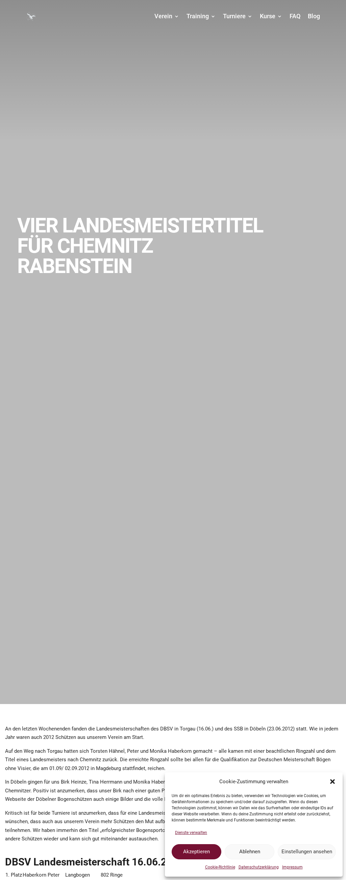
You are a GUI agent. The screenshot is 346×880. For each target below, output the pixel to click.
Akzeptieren (196, 852)
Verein (163, 16)
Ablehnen (249, 852)
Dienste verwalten (191, 832)
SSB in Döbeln (250, 729)
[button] (332, 781)
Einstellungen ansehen (306, 852)
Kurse (267, 16)
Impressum (292, 867)
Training (198, 16)
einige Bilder (119, 799)
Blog (314, 16)
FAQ (295, 16)
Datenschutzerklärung (259, 867)
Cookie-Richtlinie (220, 867)
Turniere (234, 16)
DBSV (166, 729)
